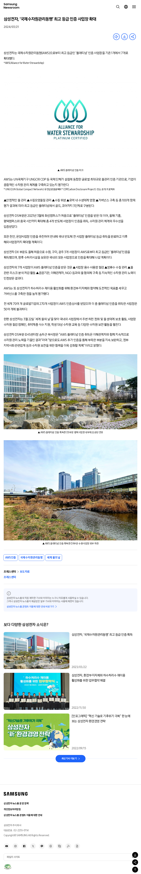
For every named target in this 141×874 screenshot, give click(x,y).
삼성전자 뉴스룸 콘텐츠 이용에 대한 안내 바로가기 (30, 606)
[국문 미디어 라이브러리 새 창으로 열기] (59, 846)
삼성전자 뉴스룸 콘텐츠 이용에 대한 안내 (23, 815)
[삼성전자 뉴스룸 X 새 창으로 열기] (33, 846)
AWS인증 (10, 557)
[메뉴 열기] (134, 6)
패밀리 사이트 (13, 857)
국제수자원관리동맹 (31, 557)
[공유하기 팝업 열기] (135, 862)
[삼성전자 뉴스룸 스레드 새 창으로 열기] (51, 846)
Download (124, 36)
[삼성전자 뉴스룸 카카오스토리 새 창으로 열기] (42, 846)
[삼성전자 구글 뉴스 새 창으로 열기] (77, 846)
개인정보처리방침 (12, 809)
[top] (135, 870)
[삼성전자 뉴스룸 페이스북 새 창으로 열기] (24, 846)
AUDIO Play (116, 36)
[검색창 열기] (118, 6)
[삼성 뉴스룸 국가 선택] (126, 6)
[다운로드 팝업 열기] (135, 855)
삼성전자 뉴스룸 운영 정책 (16, 803)
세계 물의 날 (53, 557)
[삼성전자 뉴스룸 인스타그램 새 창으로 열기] (15, 846)
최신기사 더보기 (69, 758)
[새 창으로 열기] (8, 867)
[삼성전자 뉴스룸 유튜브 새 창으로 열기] (7, 846)
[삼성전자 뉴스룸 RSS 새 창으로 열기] (68, 846)
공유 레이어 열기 (132, 36)
